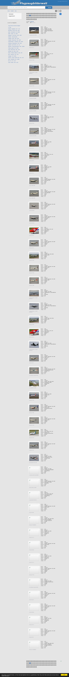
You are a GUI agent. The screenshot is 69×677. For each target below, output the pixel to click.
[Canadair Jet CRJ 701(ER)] (34, 33)
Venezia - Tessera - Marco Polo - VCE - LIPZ (16, 57)
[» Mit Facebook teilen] (56, 11)
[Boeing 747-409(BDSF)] (34, 523)
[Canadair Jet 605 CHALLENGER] (34, 473)
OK (64, 674)
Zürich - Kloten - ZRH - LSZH (13, 62)
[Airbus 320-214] (34, 158)
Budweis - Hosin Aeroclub (12, 36)
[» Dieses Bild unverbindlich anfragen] (44, 33)
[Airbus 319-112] (34, 45)
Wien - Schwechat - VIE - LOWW (13, 59)
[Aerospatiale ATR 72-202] (34, 460)
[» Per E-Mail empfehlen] (60, 11)
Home (9, 10)
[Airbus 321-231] (34, 448)
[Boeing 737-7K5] (34, 398)
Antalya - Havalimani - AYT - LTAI (14, 28)
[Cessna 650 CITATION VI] (34, 498)
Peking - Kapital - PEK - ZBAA (13, 48)
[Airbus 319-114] (34, 246)
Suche (49, 7)
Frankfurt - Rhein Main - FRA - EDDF (14, 40)
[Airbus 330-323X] (34, 208)
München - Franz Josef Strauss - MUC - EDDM (16, 46)
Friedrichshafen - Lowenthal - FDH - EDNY (15, 41)
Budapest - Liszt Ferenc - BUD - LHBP (15, 35)
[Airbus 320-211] (34, 635)
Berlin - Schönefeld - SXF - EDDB (14, 32)
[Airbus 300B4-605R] (34, 183)
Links (15, 10)
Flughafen (32, 21)
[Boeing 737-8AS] (34, 121)
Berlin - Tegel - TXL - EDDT (13, 33)
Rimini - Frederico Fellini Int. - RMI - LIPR (15, 52)
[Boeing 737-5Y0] (34, 435)
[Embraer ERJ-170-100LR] (34, 485)
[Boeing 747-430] (34, 84)
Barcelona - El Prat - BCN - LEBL (14, 30)
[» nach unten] (60, 14)
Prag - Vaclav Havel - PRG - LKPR (14, 49)
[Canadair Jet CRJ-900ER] (34, 96)
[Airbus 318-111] (34, 361)
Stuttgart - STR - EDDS (12, 56)
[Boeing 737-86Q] (34, 58)
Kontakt (12, 10)
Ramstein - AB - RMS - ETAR (13, 51)
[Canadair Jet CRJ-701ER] (34, 133)
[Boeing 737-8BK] (34, 283)
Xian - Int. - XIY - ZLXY (12, 60)
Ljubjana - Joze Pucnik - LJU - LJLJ (14, 44)
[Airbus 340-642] (34, 610)
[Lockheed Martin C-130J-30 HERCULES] (34, 70)
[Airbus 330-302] (34, 510)
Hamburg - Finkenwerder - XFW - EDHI (15, 43)
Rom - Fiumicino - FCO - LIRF (13, 54)
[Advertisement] (16, 71)
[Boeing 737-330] (34, 271)
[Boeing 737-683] (34, 410)
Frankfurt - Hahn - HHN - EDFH (13, 38)
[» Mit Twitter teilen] (58, 11)
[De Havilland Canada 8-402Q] (34, 373)
